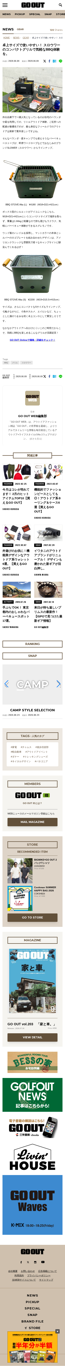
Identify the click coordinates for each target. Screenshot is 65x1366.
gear (26, 38)
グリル (15, 363)
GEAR (20, 29)
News (6, 14)
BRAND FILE (32, 1321)
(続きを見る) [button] (36, 438)
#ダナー (15, 756)
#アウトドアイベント (37, 751)
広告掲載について (47, 1271)
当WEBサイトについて (24, 1279)
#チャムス (26, 747)
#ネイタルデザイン (21, 761)
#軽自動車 (16, 751)
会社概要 (13, 1271)
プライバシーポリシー (38, 1275)
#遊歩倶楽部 (42, 747)
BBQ (6, 363)
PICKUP (20, 14)
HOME (6, 38)
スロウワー (26, 363)
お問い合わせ (28, 1271)
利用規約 (19, 1275)
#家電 (14, 747)
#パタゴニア (41, 761)
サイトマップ (46, 1279)
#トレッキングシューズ (35, 756)
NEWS (16, 38)
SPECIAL (34, 14)
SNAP (48, 14)
